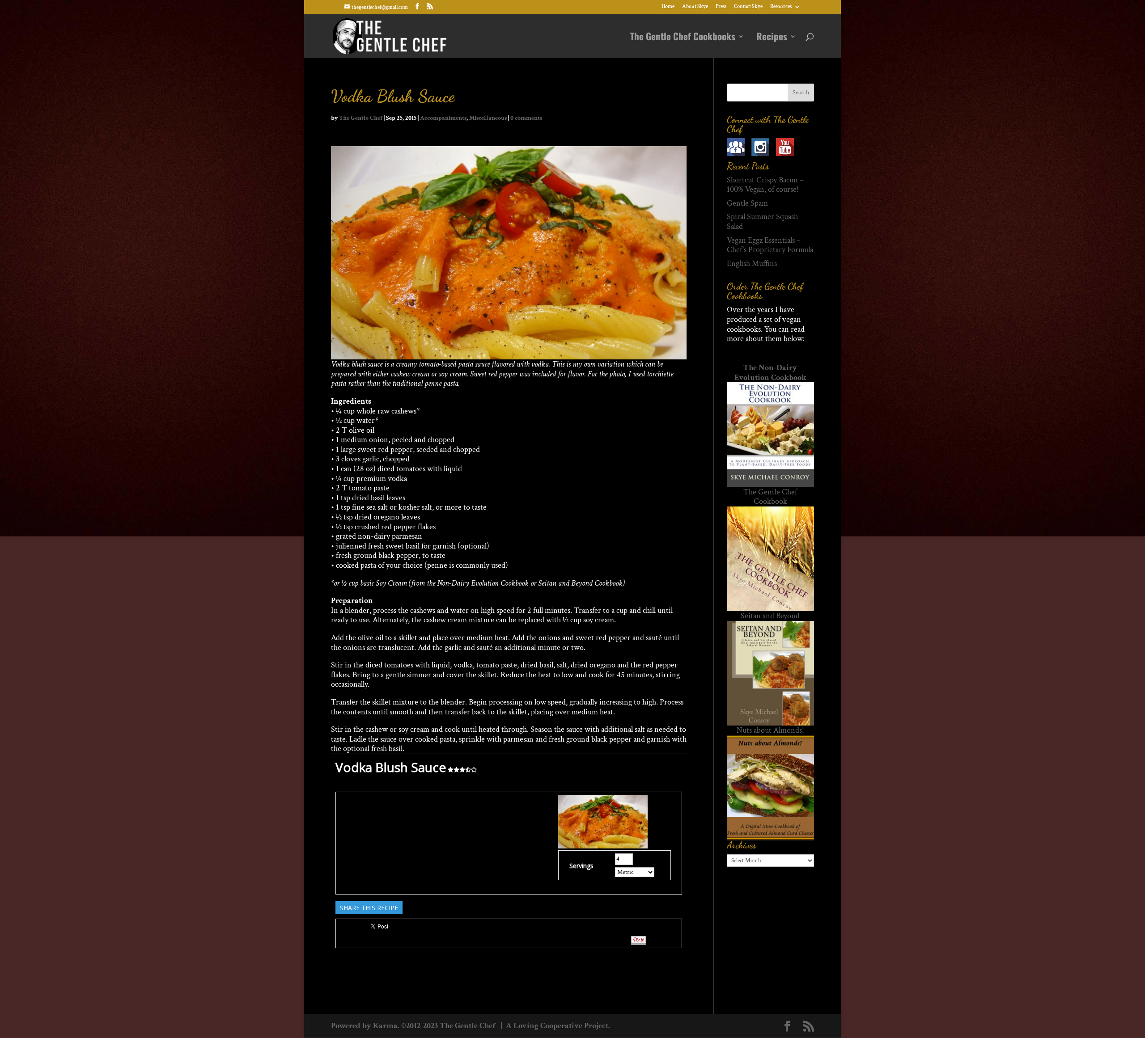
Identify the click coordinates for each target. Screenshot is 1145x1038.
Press (721, 7)
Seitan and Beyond (770, 616)
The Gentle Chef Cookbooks (682, 38)
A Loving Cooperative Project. (557, 1026)
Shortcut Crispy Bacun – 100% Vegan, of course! (765, 185)
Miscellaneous (488, 118)
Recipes (771, 38)
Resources (781, 7)
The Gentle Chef (360, 118)
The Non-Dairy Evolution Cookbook (770, 373)
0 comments (526, 118)
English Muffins (752, 263)
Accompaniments (443, 118)
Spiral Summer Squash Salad (762, 221)
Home (668, 7)
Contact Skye (748, 7)
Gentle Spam (747, 203)
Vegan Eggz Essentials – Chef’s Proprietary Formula (770, 245)
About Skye (695, 7)
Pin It (638, 940)
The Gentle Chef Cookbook (770, 497)
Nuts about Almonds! (770, 730)
